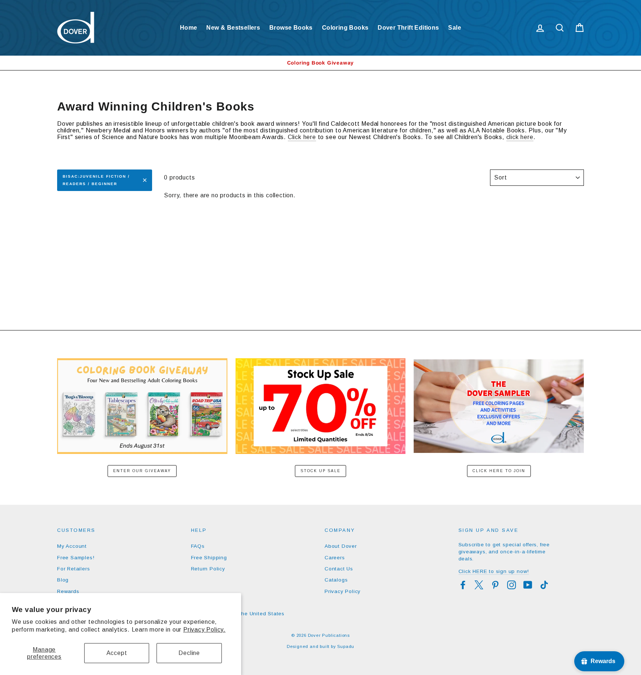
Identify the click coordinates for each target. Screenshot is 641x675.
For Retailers (73, 569)
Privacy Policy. (204, 629)
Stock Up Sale (320, 471)
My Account (72, 546)
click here (519, 137)
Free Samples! (75, 557)
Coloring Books (345, 27)
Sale (454, 27)
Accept (116, 653)
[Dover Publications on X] (478, 584)
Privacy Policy (343, 591)
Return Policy (208, 569)
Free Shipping (209, 557)
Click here (302, 137)
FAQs (198, 546)
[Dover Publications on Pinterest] (495, 584)
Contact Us (339, 569)
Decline (189, 653)
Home (188, 27)
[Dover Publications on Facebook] (462, 584)
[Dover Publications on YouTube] (527, 584)
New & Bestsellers (233, 27)
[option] (320, 62)
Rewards (68, 591)
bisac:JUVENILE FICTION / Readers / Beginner (96, 180)
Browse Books (291, 27)
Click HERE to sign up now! (493, 571)
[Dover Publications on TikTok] (544, 584)
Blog (63, 580)
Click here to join (499, 471)
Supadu (345, 646)
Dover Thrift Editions (408, 27)
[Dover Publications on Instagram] (511, 584)
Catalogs (336, 580)
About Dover (341, 546)
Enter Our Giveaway (142, 471)
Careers (335, 557)
